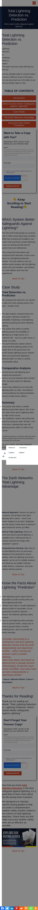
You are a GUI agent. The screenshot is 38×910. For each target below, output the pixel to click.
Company (21, 452)
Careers (11, 452)
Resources (23, 447)
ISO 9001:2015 (12, 457)
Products (12, 447)
